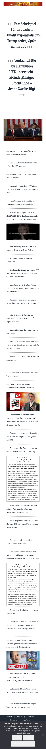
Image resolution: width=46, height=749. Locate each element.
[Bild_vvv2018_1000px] (23, 393)
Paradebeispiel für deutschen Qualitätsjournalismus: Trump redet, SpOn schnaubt (24, 35)
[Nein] (43, 735)
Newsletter (13, 720)
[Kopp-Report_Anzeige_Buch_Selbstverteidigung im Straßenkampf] (23, 564)
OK (17, 738)
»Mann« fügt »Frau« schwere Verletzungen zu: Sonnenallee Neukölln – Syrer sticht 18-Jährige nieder (22, 643)
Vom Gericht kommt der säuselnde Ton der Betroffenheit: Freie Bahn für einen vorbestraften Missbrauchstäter (22, 555)
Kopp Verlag (27, 720)
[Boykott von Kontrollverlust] (23, 652)
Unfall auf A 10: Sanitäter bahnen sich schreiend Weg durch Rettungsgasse (22, 692)
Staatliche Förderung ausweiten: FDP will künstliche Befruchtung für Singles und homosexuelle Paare (22, 273)
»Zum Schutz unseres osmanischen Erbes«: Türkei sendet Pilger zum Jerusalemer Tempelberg (21, 509)
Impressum (30, 717)
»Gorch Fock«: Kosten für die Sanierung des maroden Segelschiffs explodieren (20, 318)
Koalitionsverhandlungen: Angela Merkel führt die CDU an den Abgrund (21, 303)
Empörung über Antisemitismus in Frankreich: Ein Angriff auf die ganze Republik (21, 436)
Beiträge (9, 717)
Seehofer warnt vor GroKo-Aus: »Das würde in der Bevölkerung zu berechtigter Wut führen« (23, 345)
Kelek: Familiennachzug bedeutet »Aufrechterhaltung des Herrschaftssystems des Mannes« (21, 677)
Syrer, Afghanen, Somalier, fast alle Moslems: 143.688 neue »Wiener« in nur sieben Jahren (22, 524)
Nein (28, 738)
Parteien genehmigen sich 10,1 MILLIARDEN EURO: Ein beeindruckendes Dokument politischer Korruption (22, 215)
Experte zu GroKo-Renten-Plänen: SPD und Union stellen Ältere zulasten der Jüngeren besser (23, 288)
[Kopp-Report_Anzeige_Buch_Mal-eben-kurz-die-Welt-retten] (23, 457)
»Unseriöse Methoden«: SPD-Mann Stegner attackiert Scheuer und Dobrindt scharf (22, 189)
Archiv (19, 717)
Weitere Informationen (23, 744)
